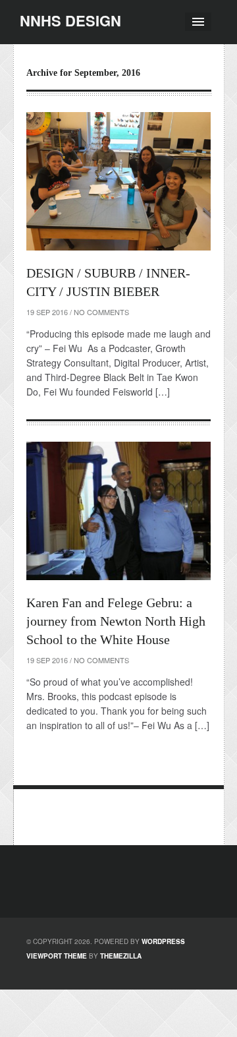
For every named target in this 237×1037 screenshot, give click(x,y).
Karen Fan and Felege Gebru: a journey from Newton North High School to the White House (115, 621)
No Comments (101, 312)
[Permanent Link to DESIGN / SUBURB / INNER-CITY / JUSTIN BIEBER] (118, 181)
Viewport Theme (56, 956)
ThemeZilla (121, 956)
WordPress (163, 941)
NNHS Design (70, 20)
